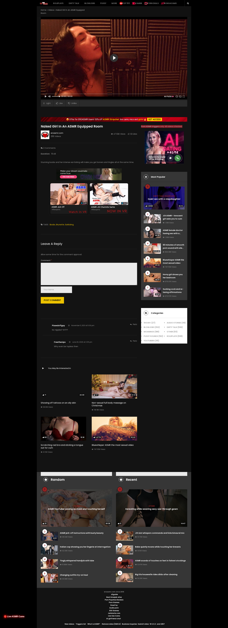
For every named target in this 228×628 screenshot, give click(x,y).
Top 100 (126, 3)
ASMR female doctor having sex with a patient (173, 233)
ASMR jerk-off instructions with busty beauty (81, 533)
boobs (52, 224)
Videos (51, 10)
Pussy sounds (151, 336)
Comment (46, 260)
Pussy (103, 3)
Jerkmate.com (114, 613)
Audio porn (114, 608)
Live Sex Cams (114, 616)
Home (43, 10)
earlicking (69, 224)
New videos (69, 624)
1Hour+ (147, 322)
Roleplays (58, 3)
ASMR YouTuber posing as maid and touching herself (76, 509)
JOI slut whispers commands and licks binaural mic (159, 533)
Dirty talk (74, 3)
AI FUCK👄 (169, 96)
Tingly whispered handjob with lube (77, 560)
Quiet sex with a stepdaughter (164, 198)
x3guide (114, 594)
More (114, 3)
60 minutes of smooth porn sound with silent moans (173, 248)
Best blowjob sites (114, 597)
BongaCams (170, 3)
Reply (135, 324)
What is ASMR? (93, 624)
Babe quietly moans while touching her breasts (158, 547)
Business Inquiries (129, 624)
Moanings (149, 331)
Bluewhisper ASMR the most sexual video (113, 445)
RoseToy (114, 605)
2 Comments (49, 148)
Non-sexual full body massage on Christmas (109, 404)
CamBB (138, 3)
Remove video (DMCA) (111, 624)
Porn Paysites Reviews (114, 600)
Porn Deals (153, 3)
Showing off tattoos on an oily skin (58, 402)
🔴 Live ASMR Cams (14, 616)
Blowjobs (89, 3)
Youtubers (149, 340)
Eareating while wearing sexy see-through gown (151, 509)
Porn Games (114, 602)
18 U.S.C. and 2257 (157, 624)
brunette (60, 224)
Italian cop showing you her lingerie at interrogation (85, 547)
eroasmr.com (57, 133)
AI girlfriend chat (113, 618)
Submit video (143, 624)
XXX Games (114, 610)
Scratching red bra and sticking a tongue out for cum (62, 446)
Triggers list (81, 624)
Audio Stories (174, 322)
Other (170, 331)
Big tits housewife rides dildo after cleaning (156, 574)
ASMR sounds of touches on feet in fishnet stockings (160, 560)
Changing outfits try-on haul (74, 575)
